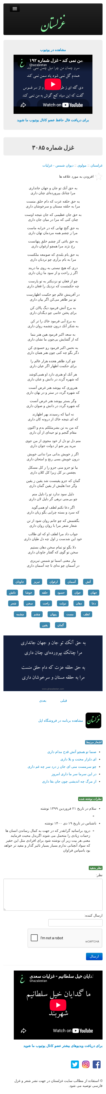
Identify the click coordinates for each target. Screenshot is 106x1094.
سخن (29, 603)
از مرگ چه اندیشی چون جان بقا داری (69, 781)
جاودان (20, 581)
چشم (37, 614)
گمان (60, 625)
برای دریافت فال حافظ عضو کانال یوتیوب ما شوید (53, 120)
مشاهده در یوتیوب (53, 50)
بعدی (42, 700)
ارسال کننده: (93, 915)
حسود (61, 592)
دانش (12, 592)
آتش (88, 581)
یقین (45, 625)
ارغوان (54, 581)
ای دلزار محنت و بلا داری (78, 759)
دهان (79, 603)
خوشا (28, 592)
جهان (93, 592)
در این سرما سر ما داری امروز (74, 774)
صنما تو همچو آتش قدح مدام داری (71, 752)
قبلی (63, 700)
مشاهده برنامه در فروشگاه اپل (60, 720)
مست (69, 614)
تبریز (37, 581)
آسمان (72, 581)
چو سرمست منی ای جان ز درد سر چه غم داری (62, 767)
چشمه (20, 614)
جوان (77, 592)
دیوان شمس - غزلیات (57, 165)
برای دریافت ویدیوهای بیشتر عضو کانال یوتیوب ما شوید (63, 1046)
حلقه (45, 592)
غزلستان (96, 165)
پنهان (53, 614)
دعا (94, 603)
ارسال (94, 956)
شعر (13, 603)
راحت (46, 603)
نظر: (99, 875)
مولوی (82, 165)
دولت (62, 603)
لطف (86, 614)
